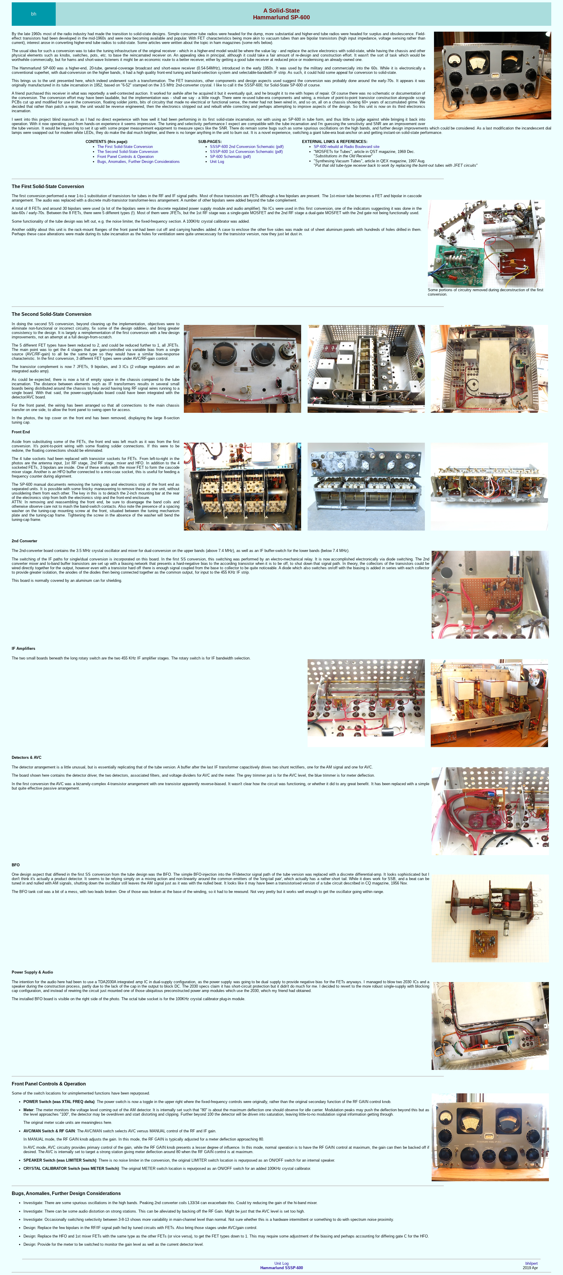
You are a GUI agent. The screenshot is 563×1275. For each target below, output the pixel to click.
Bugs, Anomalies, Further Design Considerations (138, 161)
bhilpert (531, 1263)
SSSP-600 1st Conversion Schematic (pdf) (246, 151)
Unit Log (217, 161)
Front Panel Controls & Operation (125, 156)
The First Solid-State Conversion (125, 146)
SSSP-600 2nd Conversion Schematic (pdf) (247, 146)
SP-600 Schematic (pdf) (230, 156)
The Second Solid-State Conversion (127, 151)
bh (33, 13)
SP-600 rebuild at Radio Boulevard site (346, 146)
